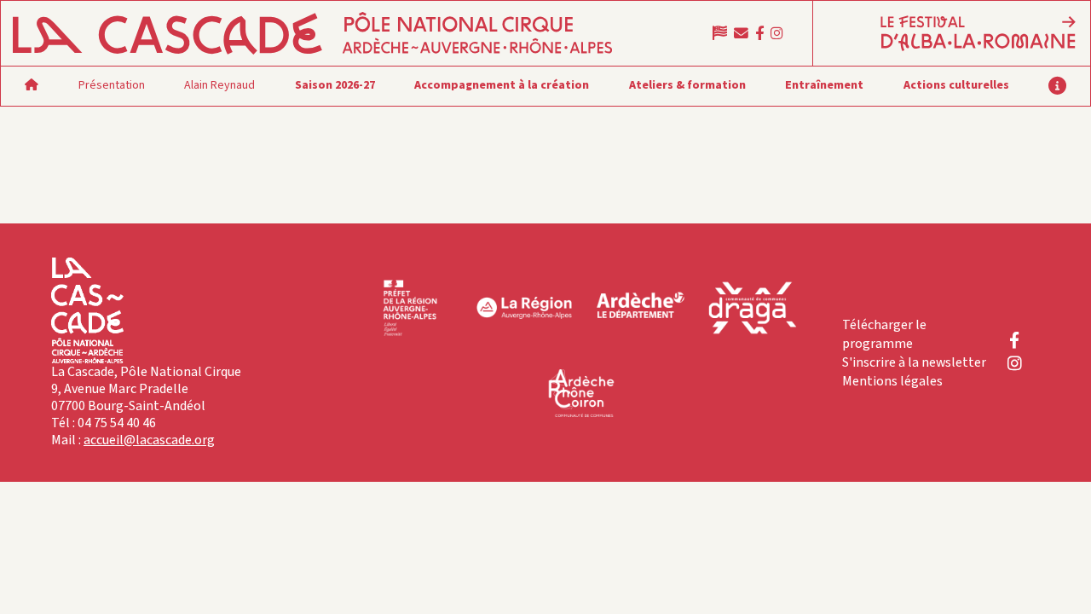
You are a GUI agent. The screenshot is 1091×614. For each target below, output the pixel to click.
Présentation (111, 85)
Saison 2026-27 (335, 85)
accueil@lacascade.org (149, 440)
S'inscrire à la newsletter (914, 362)
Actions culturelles (956, 85)
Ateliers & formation (687, 85)
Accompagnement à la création (501, 85)
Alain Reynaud (219, 85)
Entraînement (824, 85)
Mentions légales (892, 381)
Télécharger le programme (884, 334)
